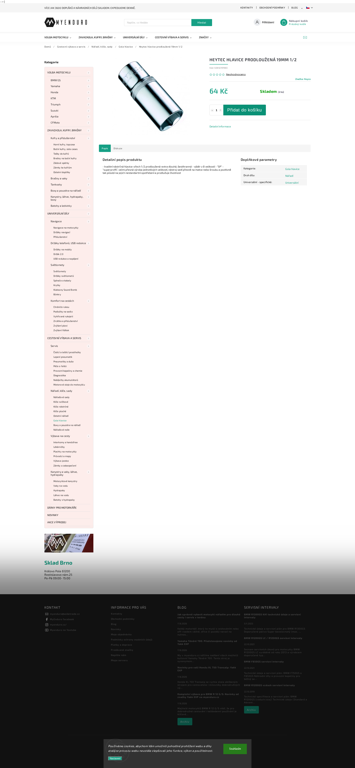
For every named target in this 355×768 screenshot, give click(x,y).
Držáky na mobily (62, 249)
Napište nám (118, 655)
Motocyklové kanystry (65, 481)
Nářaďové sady (61, 397)
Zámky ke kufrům (62, 167)
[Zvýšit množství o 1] (220, 110)
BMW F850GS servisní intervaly (264, 661)
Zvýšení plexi (60, 325)
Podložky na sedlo (63, 311)
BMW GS (56, 80)
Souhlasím (235, 749)
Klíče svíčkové (60, 401)
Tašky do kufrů (61, 153)
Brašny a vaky (59, 178)
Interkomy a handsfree (65, 442)
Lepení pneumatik (62, 356)
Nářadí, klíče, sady (61, 390)
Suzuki (54, 110)
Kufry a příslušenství (63, 138)
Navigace (56, 221)
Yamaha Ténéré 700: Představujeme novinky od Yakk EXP (207, 642)
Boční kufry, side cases (65, 149)
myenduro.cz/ (58, 624)
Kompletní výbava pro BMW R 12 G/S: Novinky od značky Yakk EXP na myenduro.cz (208, 695)
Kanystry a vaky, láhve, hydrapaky (64, 473)
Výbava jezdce (61, 460)
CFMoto (55, 122)
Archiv (184, 721)
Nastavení (115, 758)
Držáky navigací (61, 232)
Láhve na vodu (61, 495)
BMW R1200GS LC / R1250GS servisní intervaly (273, 638)
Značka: (303, 78)
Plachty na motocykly (65, 451)
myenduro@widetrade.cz (65, 613)
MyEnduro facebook (62, 619)
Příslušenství (60, 236)
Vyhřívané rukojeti (63, 316)
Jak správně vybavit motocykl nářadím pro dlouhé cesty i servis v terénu (209, 616)
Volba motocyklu (59, 72)
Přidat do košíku (244, 109)
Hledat (201, 22)
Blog (294, 7)
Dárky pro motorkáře (62, 507)
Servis (54, 345)
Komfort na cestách (62, 300)
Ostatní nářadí (60, 415)
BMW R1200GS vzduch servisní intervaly (269, 685)
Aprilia (54, 116)
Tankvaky (56, 184)
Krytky (56, 285)
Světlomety (57, 264)
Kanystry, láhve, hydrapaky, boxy (67, 198)
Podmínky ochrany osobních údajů (131, 639)
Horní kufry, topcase (64, 144)
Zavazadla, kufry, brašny (64, 130)
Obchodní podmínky (272, 7)
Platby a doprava (121, 644)
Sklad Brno (58, 562)
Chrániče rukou (61, 306)
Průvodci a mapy (62, 456)
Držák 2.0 (58, 254)
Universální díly (58, 213)
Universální (291, 182)
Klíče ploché (59, 411)
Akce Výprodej (56, 522)
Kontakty (246, 7)
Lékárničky (59, 446)
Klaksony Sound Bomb (65, 289)
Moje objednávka (121, 634)
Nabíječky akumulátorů (65, 379)
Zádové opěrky (61, 162)
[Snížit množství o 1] (212, 110)
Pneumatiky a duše (63, 361)
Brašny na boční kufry (65, 158)
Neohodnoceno (236, 74)
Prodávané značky (122, 649)
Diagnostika (59, 375)
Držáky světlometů (63, 275)
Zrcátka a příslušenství (65, 320)
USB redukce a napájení (65, 258)
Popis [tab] (105, 148)
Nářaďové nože (61, 429)
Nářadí (289, 175)
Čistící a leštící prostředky (67, 352)
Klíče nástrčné (60, 406)
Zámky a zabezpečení (64, 465)
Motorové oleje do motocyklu (69, 384)
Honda (54, 92)
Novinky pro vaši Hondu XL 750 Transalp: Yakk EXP (207, 669)
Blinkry (57, 294)
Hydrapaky (59, 490)
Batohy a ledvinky (61, 205)
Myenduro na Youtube (63, 629)
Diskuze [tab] (118, 148)
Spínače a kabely (62, 280)
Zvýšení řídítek (61, 330)
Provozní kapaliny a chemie (67, 370)
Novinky (52, 515)
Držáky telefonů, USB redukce (68, 243)
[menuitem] (59, 37)
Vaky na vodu (60, 485)
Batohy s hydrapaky (64, 499)
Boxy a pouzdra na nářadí (66, 190)
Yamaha (55, 86)
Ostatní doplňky (61, 172)
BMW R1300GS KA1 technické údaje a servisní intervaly (272, 616)
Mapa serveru (119, 660)
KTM (53, 98)
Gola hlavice (60, 420)
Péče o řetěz (60, 366)
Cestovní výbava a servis (64, 338)
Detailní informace (220, 126)
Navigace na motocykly (65, 227)
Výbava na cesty (60, 435)
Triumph (55, 104)
